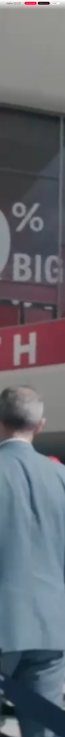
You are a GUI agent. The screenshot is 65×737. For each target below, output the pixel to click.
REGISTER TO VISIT (43, 3)
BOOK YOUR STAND (30, 3)
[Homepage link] (14, 3)
